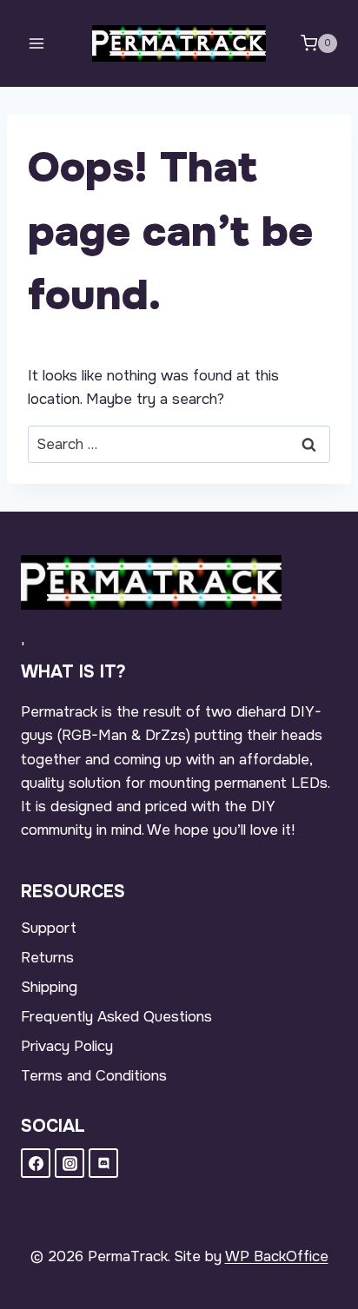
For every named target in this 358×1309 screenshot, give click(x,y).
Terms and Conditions (94, 1076)
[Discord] (103, 1163)
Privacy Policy (67, 1046)
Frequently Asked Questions (116, 1017)
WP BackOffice (276, 1256)
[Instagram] (69, 1163)
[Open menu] (37, 43)
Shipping (49, 987)
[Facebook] (35, 1163)
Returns (47, 958)
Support (48, 928)
